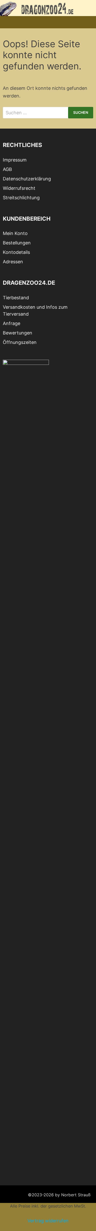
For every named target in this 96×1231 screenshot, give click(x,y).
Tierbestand (16, 297)
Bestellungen (17, 242)
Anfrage (11, 323)
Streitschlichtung (21, 197)
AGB (7, 169)
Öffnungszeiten (20, 342)
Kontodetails (16, 252)
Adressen (13, 261)
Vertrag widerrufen (48, 1220)
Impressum (15, 160)
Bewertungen (17, 332)
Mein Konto (15, 233)
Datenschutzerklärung (27, 178)
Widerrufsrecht (19, 188)
